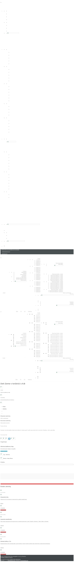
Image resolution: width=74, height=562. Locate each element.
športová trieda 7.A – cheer (19, 160)
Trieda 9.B (13, 132)
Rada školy (11, 22)
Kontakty (10, 19)
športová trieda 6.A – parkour (19, 197)
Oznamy (10, 232)
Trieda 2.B (13, 61)
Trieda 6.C (13, 101)
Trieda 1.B (13, 55)
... (7, 66)
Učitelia (10, 14)
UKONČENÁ (3, 510)
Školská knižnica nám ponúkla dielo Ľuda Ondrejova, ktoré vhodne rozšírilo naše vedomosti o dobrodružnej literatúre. (25, 543)
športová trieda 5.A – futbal (19, 174)
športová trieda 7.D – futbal (19, 183)
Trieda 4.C (13, 81)
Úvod (2, 4)
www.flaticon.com (11, 560)
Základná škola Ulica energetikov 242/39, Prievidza (10, 249)
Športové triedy (5, 136)
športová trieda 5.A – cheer (19, 154)
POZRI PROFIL (3, 451)
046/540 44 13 (4, 253)
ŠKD (1, 205)
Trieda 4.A (13, 75)
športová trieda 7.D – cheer (19, 163)
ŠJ (1, 209)
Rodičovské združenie (14, 25)
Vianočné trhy (4, 497)
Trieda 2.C (13, 63)
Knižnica (3, 217)
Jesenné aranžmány (6, 519)
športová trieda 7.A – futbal (19, 180)
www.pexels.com (24, 560)
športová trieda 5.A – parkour (19, 194)
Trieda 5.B (13, 89)
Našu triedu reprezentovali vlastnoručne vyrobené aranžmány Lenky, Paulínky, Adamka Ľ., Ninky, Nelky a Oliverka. (24, 521)
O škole (2, 8)
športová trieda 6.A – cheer (19, 157)
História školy (12, 16)
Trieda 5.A (13, 86)
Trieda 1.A (13, 52)
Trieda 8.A (13, 120)
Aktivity (10, 235)
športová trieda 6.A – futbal (19, 177)
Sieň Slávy (10, 139)
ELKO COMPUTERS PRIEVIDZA (14, 559)
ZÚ (1, 213)
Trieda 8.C (13, 126)
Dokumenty (11, 31)
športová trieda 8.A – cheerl (19, 166)
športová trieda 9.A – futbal (19, 189)
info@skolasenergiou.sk (6, 251)
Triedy (2, 46)
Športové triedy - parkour (15, 191)
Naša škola (11, 11)
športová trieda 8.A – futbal (19, 186)
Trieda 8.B (13, 123)
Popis (4, 406)
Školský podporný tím (14, 28)
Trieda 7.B (13, 109)
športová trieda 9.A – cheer (19, 169)
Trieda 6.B (13, 98)
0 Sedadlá (2, 508)
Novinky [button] (3, 221)
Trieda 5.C (13, 92)
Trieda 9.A (13, 129)
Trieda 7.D (13, 115)
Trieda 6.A (13, 95)
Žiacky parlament (6, 201)
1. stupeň (10, 49)
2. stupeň (10, 83)
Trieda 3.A (13, 69)
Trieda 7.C (13, 112)
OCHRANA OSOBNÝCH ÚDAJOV (6, 557)
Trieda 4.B (13, 78)
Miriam (1, 503)
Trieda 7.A (13, 106)
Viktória (2, 525)
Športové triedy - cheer (15, 152)
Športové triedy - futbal (15, 172)
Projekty (10, 238)
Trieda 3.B (13, 72)
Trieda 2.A (13, 58)
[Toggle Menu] (0, 2)
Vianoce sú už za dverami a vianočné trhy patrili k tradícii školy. (13, 499)
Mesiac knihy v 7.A (5, 541)
